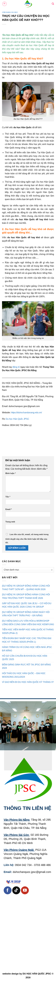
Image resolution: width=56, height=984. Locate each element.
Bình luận (10, 473)
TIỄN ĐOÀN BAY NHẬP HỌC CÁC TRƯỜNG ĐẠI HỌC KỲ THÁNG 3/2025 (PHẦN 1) (26, 640)
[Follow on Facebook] (8, 890)
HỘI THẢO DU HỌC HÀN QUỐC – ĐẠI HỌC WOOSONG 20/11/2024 (24, 675)
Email (8, 509)
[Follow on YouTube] (25, 890)
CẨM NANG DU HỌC (10, 12)
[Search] (53, 3)
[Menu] (4, 4)
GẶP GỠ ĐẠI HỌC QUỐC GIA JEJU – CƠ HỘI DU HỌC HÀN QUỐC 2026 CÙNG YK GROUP (26, 605)
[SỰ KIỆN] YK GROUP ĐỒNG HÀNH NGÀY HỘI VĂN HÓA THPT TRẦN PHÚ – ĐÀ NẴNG (25, 614)
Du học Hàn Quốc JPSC (18, 419)
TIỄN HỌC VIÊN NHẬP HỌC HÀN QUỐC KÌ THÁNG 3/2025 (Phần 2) (28, 631)
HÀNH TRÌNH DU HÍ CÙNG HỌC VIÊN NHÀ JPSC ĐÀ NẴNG (27, 649)
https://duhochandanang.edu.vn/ (26, 412)
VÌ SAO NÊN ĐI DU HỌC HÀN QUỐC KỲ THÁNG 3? (28, 682)
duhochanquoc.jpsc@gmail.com (32, 871)
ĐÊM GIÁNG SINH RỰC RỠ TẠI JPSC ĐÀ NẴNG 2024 (26, 666)
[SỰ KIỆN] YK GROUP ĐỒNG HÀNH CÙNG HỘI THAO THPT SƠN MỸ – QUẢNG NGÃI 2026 (26, 588)
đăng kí (16, 367)
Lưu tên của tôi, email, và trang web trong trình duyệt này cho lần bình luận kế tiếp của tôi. (27, 538)
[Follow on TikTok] (16, 890)
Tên (7, 497)
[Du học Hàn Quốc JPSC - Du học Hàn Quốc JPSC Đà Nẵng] (28, 3)
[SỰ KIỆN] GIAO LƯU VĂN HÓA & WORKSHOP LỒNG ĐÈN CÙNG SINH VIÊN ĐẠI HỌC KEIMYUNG (28, 623)
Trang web (10, 522)
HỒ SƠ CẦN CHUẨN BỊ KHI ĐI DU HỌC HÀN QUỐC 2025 (24, 657)
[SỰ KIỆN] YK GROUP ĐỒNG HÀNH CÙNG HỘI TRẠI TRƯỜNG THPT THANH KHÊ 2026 (26, 596)
